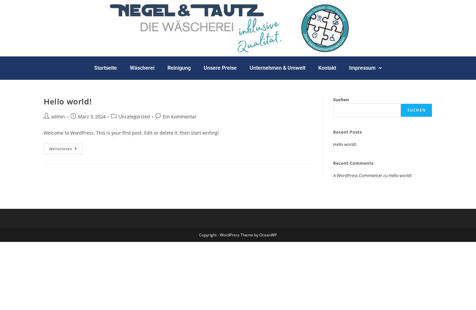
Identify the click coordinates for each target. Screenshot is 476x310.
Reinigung (179, 68)
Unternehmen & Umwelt (277, 68)
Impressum (362, 68)
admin (58, 116)
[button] (365, 68)
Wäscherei (142, 68)
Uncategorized (134, 116)
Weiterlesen (66, 147)
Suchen (341, 99)
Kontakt (327, 68)
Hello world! (68, 101)
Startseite (105, 68)
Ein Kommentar (180, 116)
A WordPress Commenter (357, 175)
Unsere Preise (220, 68)
